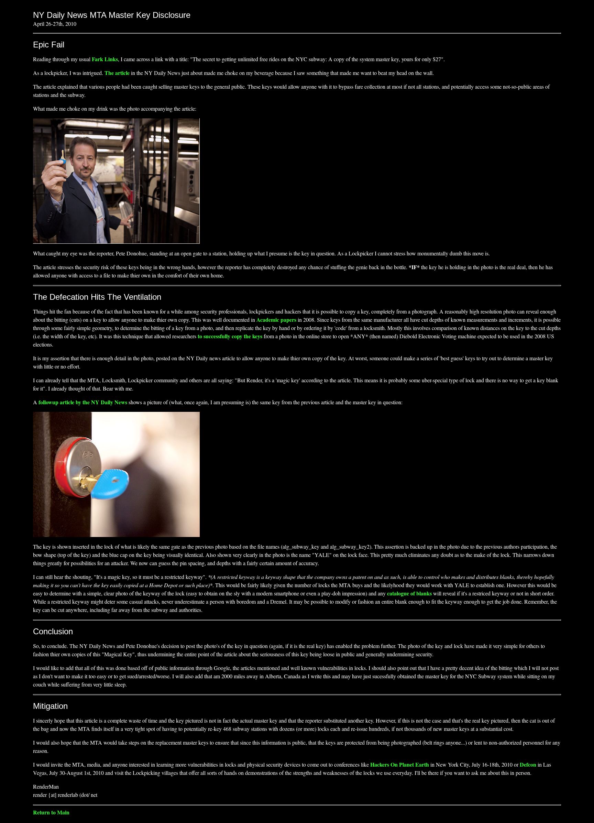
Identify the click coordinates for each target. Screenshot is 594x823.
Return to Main (51, 812)
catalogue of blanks (409, 593)
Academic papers (276, 319)
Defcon (528, 764)
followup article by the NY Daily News (82, 402)
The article (117, 73)
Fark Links (105, 59)
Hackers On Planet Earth (399, 764)
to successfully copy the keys (230, 336)
